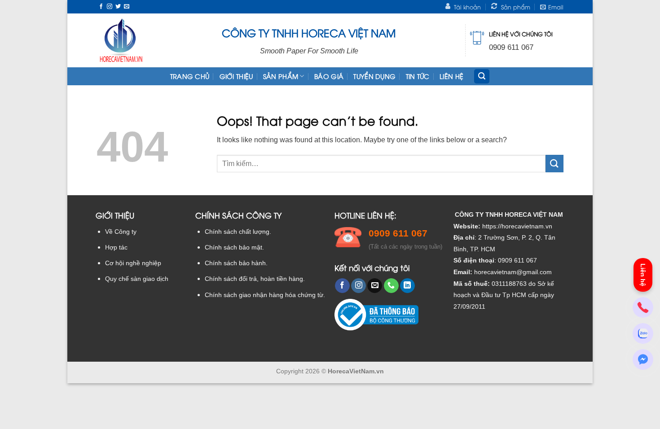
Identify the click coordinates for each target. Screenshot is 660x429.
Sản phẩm (280, 76)
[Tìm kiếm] (481, 76)
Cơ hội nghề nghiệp (133, 263)
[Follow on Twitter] (118, 7)
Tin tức (418, 76)
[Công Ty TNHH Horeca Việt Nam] (121, 40)
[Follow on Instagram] (109, 7)
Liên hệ (451, 76)
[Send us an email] (126, 7)
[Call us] (391, 285)
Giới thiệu (236, 76)
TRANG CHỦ (190, 76)
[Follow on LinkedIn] (407, 285)
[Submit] (554, 163)
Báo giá (328, 76)
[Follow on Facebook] (101, 7)
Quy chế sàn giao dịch (136, 279)
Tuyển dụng (374, 76)
